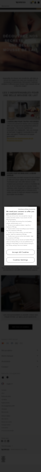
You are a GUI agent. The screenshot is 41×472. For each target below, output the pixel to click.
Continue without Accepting (26, 209)
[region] (20, 236)
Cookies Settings (20, 260)
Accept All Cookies (20, 252)
